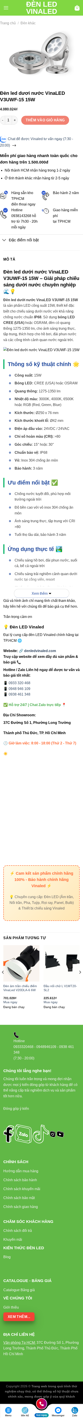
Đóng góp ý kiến (16, 1108)
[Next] (80, 981)
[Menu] (6, 7)
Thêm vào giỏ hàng (45, 120)
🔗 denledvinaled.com (37, 651)
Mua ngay (10, 1002)
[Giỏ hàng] (77, 8)
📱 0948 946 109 (16, 689)
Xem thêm (40, 593)
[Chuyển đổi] (4, 240)
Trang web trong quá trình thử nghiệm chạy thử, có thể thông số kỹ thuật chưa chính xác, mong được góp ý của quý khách (41, 1391)
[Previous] (3, 981)
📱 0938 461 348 (16, 694)
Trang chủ (8, 23)
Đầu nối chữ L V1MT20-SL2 (60, 988)
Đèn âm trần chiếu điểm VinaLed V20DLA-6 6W (20, 988)
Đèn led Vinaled (41, 8)
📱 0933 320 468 (16, 683)
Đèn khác (28, 23)
